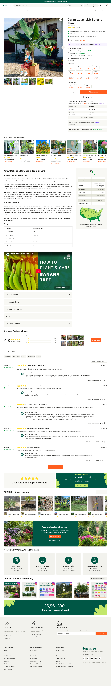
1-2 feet (96, 72)
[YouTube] (95, 658)
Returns (58, 655)
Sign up (101, 633)
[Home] (7, 5)
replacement (31, 356)
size (14, 356)
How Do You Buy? (81, 485)
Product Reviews (8, 664)
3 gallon (80, 72)
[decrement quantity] (70, 92)
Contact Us (7, 638)
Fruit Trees (20, 10)
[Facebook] (91, 658)
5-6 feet (96, 77)
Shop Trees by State (9, 658)
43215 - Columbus (80, 53)
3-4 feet (79, 77)
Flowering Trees (46, 10)
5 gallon (88, 72)
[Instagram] (84, 658)
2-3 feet (71, 77)
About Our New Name (36, 666)
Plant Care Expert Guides (10, 655)
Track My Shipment (36, 634)
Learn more (72, 124)
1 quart (71, 67)
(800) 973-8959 (97, 129)
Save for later (88, 97)
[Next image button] (62, 47)
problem (23, 356)
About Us (6, 650)
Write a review (96, 340)
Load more (55, 466)
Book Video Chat (54, 536)
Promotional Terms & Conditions (64, 666)
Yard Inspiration (8, 669)
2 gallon (71, 72)
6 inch (79, 67)
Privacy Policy (60, 650)
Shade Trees (56, 10)
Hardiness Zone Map (35, 661)
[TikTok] (87, 658)
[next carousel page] (106, 146)
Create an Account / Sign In (38, 637)
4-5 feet (88, 77)
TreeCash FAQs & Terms (36, 664)
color (18, 356)
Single (71, 86)
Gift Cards (6, 661)
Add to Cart (94, 92)
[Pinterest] (99, 658)
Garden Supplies (93, 10)
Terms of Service (60, 658)
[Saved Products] (103, 5)
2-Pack (80, 86)
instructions (8, 356)
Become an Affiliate (9, 666)
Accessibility (59, 661)
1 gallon (96, 67)
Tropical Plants (65, 10)
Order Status (33, 650)
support (38, 356)
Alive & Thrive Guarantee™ (63, 653)
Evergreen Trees (29, 10)
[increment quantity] (77, 92)
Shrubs (38, 10)
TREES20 (100, 103)
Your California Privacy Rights (64, 664)
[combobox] (99, 361)
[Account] (100, 5)
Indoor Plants (83, 10)
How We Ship (33, 658)
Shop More (103, 10)
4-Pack (88, 86)
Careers (6, 653)
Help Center (33, 655)
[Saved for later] (61, 20)
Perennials (74, 10)
